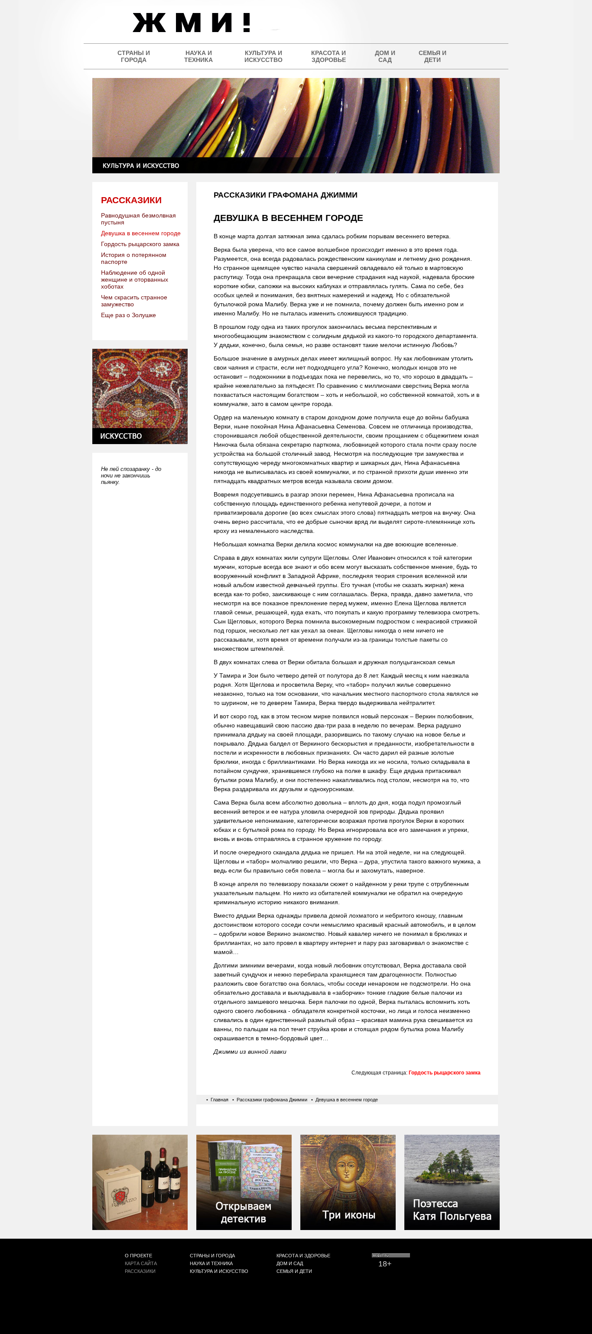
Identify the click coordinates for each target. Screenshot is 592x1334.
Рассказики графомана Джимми (272, 1099)
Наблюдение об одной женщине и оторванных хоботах (134, 279)
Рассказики (131, 200)
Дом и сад (385, 56)
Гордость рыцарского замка (140, 243)
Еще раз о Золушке (128, 315)
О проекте (138, 1255)
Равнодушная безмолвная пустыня (138, 219)
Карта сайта (141, 1263)
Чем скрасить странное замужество (134, 301)
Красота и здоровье (328, 56)
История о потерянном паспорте (133, 258)
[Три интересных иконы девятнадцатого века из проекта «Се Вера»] (348, 1227)
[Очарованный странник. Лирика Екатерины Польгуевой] (452, 1227)
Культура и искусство (263, 56)
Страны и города (133, 56)
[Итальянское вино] (140, 1227)
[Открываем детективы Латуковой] (244, 1227)
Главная (219, 1099)
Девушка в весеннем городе (141, 233)
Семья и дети (432, 56)
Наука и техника (198, 56)
